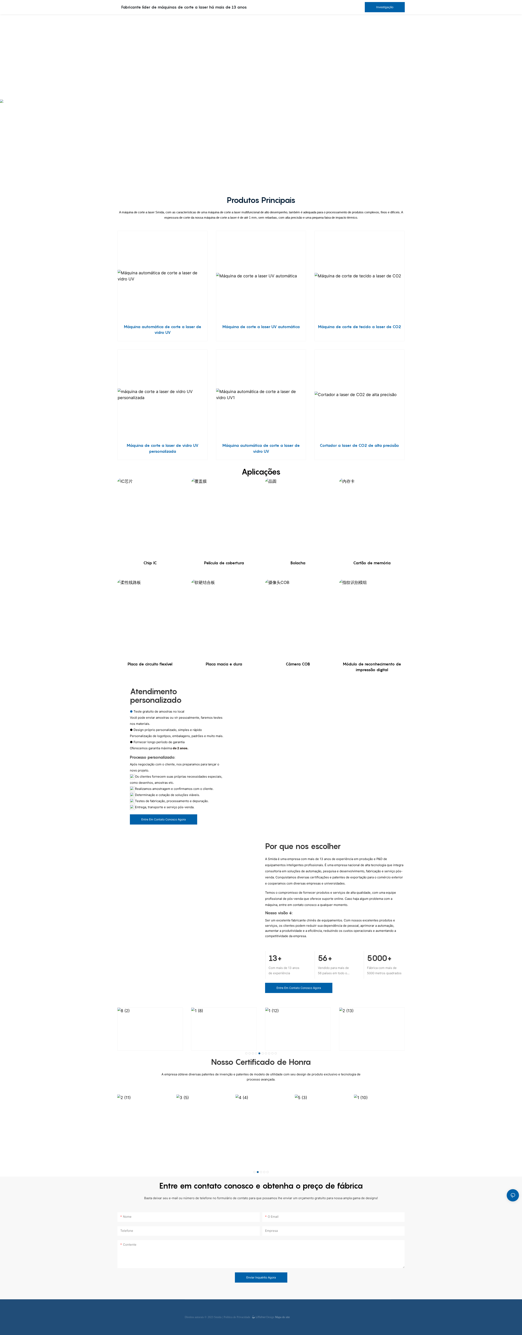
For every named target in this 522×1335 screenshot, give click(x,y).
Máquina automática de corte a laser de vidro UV (162, 329)
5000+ (379, 958)
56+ (325, 958)
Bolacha (297, 563)
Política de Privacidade (237, 1317)
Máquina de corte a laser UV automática (261, 326)
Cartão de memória (372, 563)
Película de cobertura (224, 563)
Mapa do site (282, 1317)
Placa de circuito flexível (150, 664)
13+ (275, 958)
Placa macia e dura (224, 664)
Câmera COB (298, 664)
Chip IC (150, 563)
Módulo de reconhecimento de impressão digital (372, 667)
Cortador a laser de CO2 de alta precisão (359, 445)
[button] (246, 1053)
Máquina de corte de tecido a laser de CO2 (359, 326)
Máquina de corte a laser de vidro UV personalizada (162, 448)
